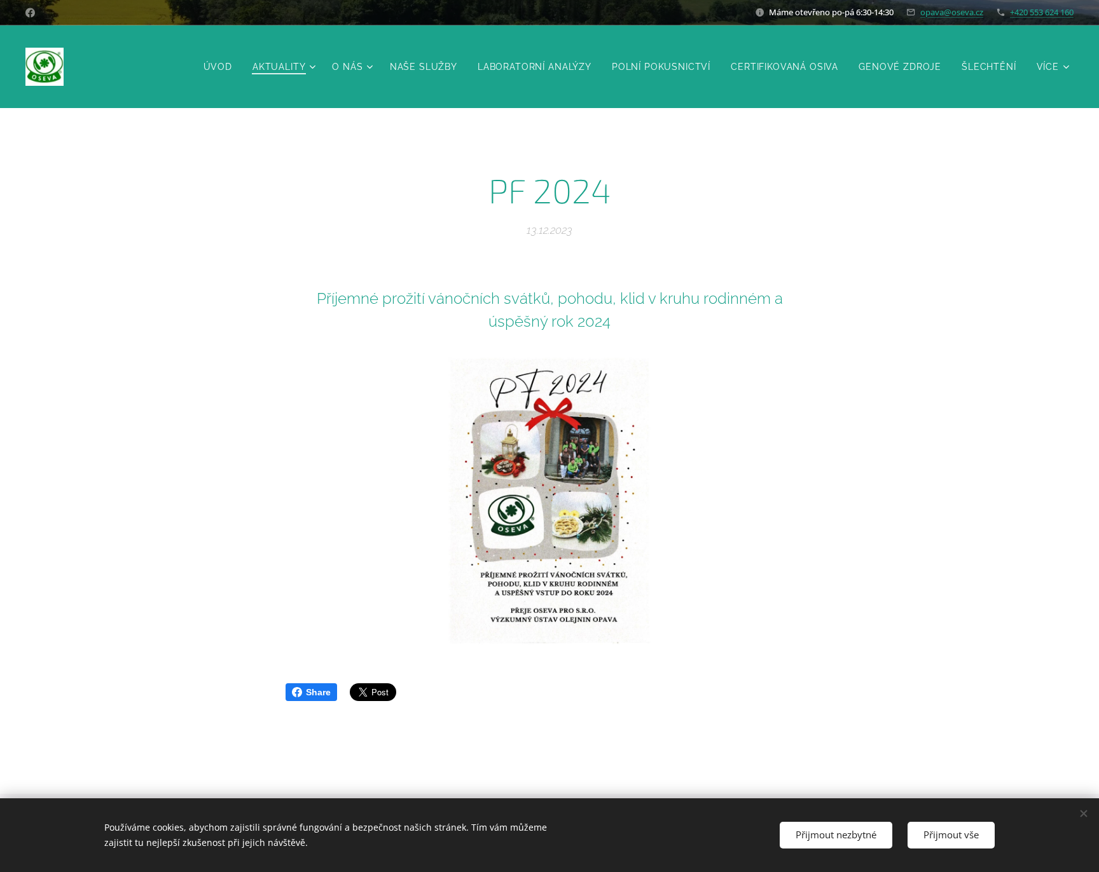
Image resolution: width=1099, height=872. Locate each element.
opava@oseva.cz (951, 12)
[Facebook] (30, 13)
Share (318, 692)
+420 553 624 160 (1042, 12)
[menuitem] (221, 67)
